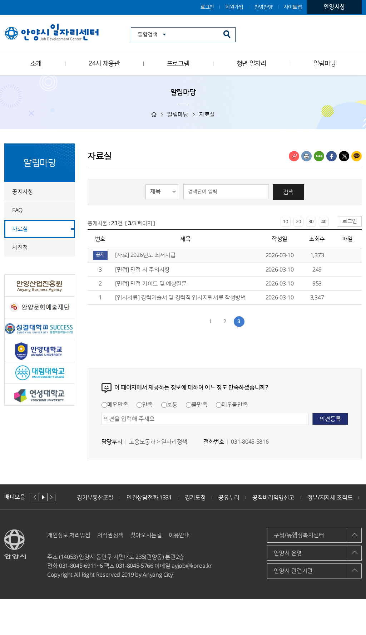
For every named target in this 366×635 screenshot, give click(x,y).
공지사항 (22, 192)
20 (298, 221)
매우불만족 (235, 404)
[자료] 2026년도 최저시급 (146, 255)
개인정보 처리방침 (68, 535)
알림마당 (324, 63)
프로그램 (178, 63)
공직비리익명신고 (273, 497)
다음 (51, 497)
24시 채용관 (104, 63)
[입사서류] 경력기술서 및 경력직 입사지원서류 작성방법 (180, 297)
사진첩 (20, 247)
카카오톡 (356, 156)
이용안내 (179, 535)
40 (323, 221)
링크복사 (294, 156)
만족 (147, 404)
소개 (35, 63)
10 (285, 221)
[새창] (40, 285)
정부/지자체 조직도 (330, 497)
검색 (288, 192)
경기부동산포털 (95, 497)
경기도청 (195, 497)
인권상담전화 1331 (149, 497)
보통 (172, 404)
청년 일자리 (251, 63)
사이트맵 (293, 7)
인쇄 (306, 156)
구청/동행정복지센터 (299, 535)
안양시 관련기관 (293, 571)
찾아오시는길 (146, 535)
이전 (35, 497)
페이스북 (331, 156)
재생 (43, 497)
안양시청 (334, 7)
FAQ (17, 210)
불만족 (199, 404)
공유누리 (228, 497)
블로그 (319, 156)
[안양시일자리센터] (52, 33)
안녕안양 (263, 7)
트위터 (344, 156)
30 (310, 221)
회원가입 (234, 7)
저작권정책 (110, 535)
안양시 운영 (288, 553)
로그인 (207, 7)
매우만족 (117, 404)
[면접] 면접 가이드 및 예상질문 (151, 283)
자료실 (20, 229)
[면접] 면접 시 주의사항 (142, 270)
